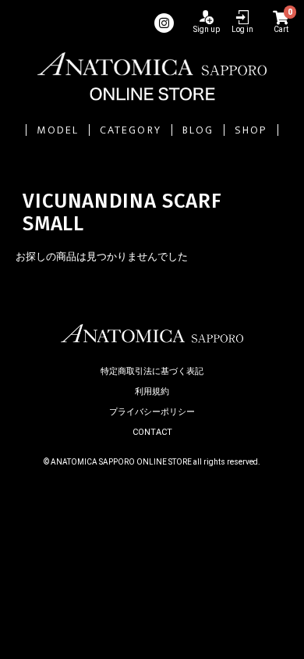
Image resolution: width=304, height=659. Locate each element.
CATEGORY (130, 130)
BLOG (198, 130)
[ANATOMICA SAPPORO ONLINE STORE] (152, 76)
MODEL (58, 130)
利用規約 (152, 391)
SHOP (251, 130)
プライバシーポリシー (152, 412)
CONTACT (152, 432)
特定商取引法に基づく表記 (152, 371)
